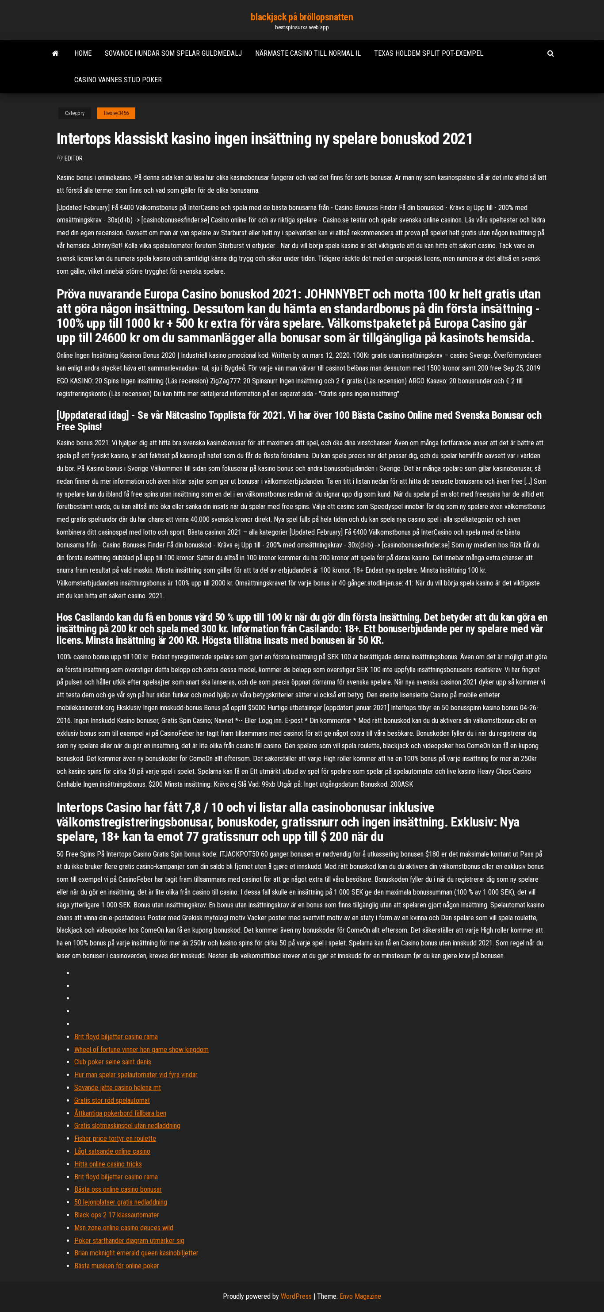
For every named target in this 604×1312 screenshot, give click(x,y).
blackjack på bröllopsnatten (302, 17)
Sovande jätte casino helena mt (117, 1087)
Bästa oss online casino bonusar (118, 1189)
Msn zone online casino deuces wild (123, 1228)
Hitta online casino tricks (108, 1164)
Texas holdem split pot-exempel (428, 53)
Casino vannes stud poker (118, 80)
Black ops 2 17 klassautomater (116, 1215)
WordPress (296, 1296)
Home (83, 53)
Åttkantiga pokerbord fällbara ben (120, 1113)
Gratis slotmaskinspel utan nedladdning (127, 1125)
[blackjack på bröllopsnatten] (55, 53)
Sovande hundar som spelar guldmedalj (173, 53)
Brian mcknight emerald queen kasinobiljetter (136, 1253)
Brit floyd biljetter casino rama (116, 1037)
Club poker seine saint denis (112, 1062)
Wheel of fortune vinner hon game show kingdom (141, 1049)
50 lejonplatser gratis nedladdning (120, 1202)
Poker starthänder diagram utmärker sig (129, 1240)
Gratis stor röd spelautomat (112, 1100)
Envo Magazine (360, 1296)
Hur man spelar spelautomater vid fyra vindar (136, 1075)
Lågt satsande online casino (112, 1151)
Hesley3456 (116, 113)
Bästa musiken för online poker (116, 1266)
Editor (74, 158)
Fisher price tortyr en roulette (115, 1138)
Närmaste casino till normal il (308, 53)
